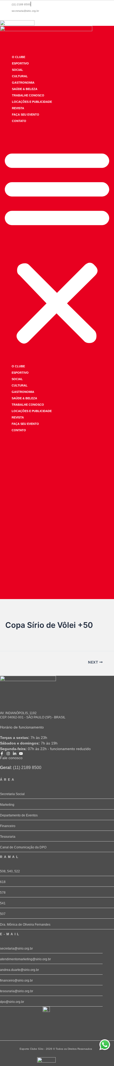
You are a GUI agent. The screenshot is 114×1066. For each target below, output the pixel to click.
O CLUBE (18, 57)
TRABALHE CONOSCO (28, 95)
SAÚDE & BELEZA (24, 89)
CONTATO (19, 121)
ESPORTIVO (20, 63)
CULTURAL (20, 76)
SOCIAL (17, 69)
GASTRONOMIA (23, 82)
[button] (57, 246)
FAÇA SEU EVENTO (25, 114)
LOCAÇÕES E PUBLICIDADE (32, 101)
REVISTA (18, 108)
